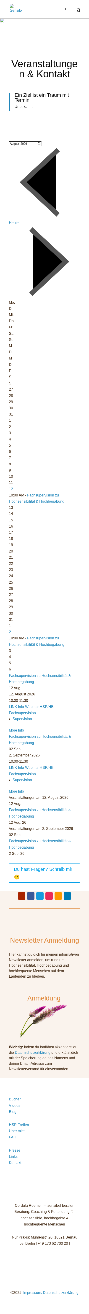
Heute (14, 223)
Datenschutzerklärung (32, 1052)
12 (11, 489)
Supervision (22, 719)
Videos (14, 1106)
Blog (12, 1112)
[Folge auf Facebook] (30, 896)
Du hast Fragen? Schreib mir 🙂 (43, 873)
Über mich (17, 1131)
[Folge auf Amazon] (58, 896)
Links (13, 1156)
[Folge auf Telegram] (40, 896)
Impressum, (32, 1293)
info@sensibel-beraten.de (44, 1250)
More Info (16, 730)
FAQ (12, 1137)
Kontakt (15, 1163)
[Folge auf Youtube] (21, 896)
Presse (14, 1150)
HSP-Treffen (19, 1125)
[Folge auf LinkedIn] (67, 896)
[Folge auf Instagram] (49, 896)
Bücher (15, 1099)
